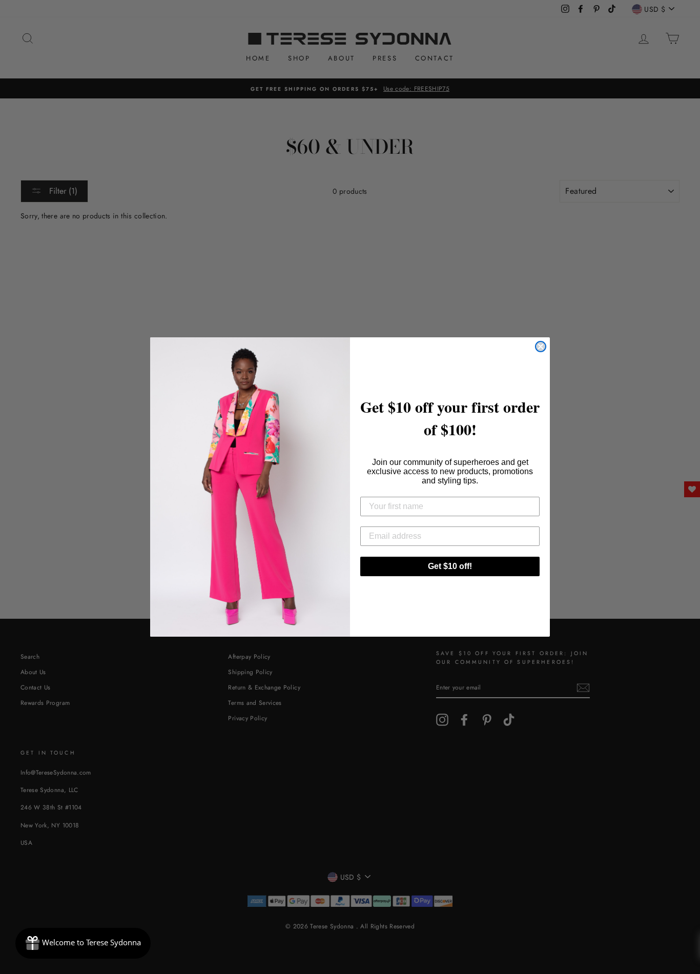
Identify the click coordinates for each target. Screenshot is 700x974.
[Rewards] (83, 943)
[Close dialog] (541, 346)
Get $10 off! (450, 566)
